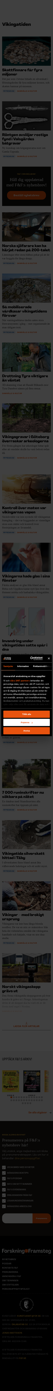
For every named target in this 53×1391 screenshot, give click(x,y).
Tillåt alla (26, 714)
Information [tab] (23, 666)
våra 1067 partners (20, 680)
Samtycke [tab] (8, 666)
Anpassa (25, 722)
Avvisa (26, 730)
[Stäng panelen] (49, 658)
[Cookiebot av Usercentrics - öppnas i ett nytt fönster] (32, 658)
